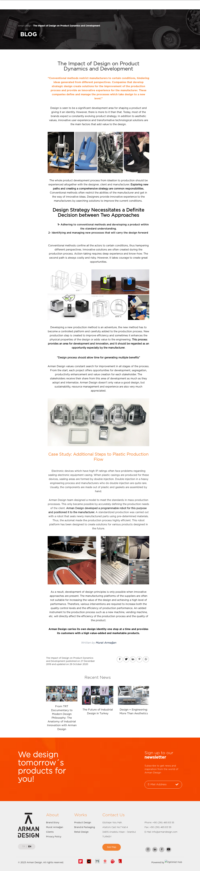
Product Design (82, 823)
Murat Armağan (54, 827)
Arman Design (24, 26)
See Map (111, 847)
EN (29, 847)
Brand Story (52, 823)
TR (23, 847)
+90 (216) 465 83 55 (163, 823)
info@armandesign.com (164, 832)
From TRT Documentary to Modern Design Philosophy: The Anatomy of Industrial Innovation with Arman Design (62, 717)
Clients (50, 832)
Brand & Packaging (84, 827)
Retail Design (81, 832)
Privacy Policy (53, 837)
